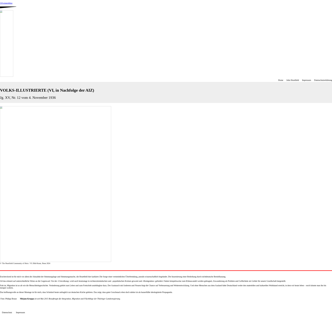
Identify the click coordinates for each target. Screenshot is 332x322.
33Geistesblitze (6, 3)
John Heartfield (292, 80)
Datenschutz (7, 312)
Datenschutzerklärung (323, 80)
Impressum (306, 80)
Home (280, 80)
